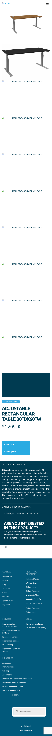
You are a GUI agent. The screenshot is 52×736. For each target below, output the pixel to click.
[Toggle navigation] (47, 3)
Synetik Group (8, 600)
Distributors (7, 576)
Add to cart (9, 444)
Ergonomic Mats (32, 595)
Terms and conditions (34, 624)
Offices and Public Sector (12, 686)
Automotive (7, 675)
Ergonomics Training (10, 641)
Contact (5, 596)
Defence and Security (11, 690)
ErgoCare (6, 604)
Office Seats (31, 587)
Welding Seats (31, 583)
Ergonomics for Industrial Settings (9, 625)
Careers (5, 592)
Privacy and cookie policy (36, 628)
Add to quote (10, 451)
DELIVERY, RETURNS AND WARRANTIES (21, 513)
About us (6, 588)
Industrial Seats (32, 579)
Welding (5, 671)
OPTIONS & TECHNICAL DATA (16, 506)
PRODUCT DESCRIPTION (13, 464)
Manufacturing (8, 667)
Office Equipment (33, 591)
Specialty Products (33, 599)
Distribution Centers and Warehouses (17, 679)
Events (5, 580)
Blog (4, 584)
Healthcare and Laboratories (14, 682)
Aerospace (6, 663)
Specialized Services (10, 637)
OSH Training (7, 644)
